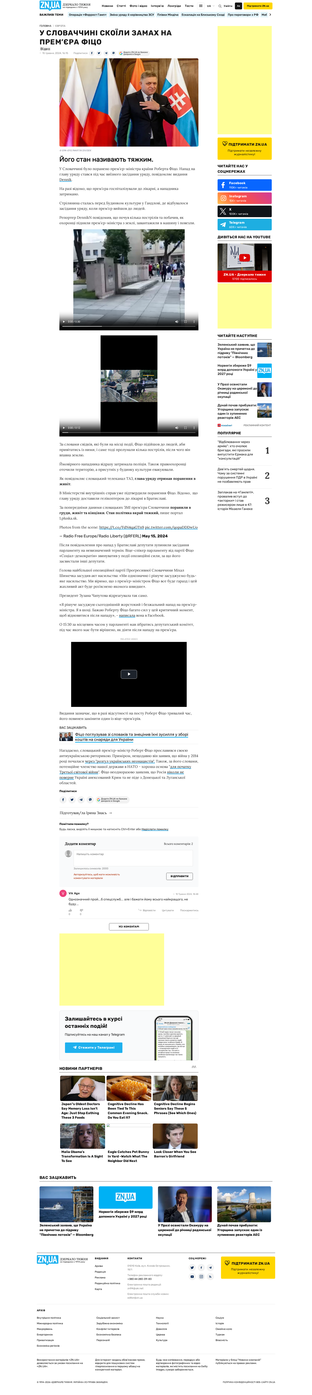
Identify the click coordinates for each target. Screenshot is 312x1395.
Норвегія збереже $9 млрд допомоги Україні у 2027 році (237, 370)
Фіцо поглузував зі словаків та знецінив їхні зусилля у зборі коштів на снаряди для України (131, 737)
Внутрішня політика (49, 1317)
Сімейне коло (224, 1329)
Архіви (99, 1266)
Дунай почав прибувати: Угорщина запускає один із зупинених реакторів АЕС (237, 411)
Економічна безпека (108, 1334)
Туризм (220, 1334)
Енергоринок (45, 1334)
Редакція (100, 1271)
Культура (161, 1340)
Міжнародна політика (50, 1323)
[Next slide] (269, 15)
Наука (160, 1317)
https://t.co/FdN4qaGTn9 (121, 527)
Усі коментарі (129, 926)
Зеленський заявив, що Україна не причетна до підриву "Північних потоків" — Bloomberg (236, 351)
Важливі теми (51, 14)
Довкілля (161, 1329)
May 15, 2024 (155, 536)
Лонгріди (174, 6)
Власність (222, 1340)
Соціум (220, 1317)
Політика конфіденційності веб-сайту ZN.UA (249, 1382)
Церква (160, 1334)
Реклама (100, 1277)
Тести (189, 6)
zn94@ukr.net (135, 1288)
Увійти (228, 6)
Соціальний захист (108, 1317)
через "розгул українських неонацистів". (120, 761)
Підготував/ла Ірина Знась (83, 813)
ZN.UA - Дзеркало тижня (245, 275)
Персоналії (103, 1340)
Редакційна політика (107, 1283)
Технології (162, 1323)
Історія (220, 1323)
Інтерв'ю (157, 6)
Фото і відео (138, 6)
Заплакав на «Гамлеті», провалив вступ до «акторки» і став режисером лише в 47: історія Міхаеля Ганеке (236, 500)
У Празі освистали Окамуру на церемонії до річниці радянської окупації (237, 390)
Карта (98, 1289)
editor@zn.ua (135, 1297)
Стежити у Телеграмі (96, 1047)
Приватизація (45, 1340)
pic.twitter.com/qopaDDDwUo (171, 527)
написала (127, 615)
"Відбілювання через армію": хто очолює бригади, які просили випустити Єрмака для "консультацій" (235, 450)
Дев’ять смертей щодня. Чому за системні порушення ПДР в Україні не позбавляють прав (237, 475)
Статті (121, 6)
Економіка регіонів (48, 1345)
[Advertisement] (111, 969)
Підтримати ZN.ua (258, 6)
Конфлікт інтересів (107, 1329)
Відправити (179, 876)
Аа (238, 6)
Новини (107, 6)
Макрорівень (44, 1329)
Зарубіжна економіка (109, 1323)
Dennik (65, 179)
